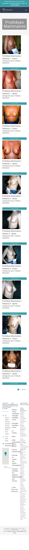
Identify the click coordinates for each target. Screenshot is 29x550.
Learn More (14, 68)
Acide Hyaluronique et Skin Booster (14, 443)
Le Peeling (14, 432)
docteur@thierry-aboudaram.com (7, 444)
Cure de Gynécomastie (14, 450)
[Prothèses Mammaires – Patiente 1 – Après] (11, 71)
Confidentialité (20, 531)
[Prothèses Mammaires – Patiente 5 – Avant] (11, 316)
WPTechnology (15, 529)
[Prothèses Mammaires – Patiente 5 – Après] (11, 351)
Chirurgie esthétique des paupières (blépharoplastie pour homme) (14, 475)
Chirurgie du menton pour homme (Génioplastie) (14, 460)
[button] (6, 454)
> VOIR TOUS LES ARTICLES (14, 489)
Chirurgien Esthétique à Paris (14, 425)
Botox (13, 436)
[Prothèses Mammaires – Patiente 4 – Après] (11, 281)
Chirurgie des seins (8, 61)
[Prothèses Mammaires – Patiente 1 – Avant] (11, 36)
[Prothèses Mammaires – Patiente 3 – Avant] (11, 176)
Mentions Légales (12, 531)
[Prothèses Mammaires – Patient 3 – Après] (11, 211)
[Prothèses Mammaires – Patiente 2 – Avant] (11, 106)
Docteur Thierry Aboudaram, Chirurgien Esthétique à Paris (14, 414)
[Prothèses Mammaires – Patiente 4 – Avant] (11, 246)
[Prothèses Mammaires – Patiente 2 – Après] (11, 141)
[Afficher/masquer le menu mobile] (26, 10)
